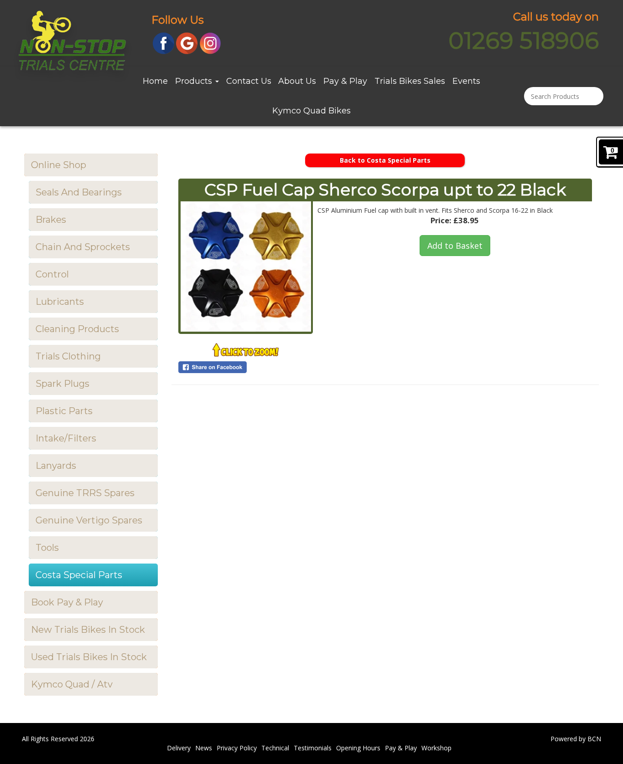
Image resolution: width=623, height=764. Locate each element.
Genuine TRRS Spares (85, 492)
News (203, 747)
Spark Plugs (62, 383)
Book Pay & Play (67, 602)
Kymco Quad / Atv (72, 684)
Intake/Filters (66, 438)
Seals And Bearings (79, 192)
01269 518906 (523, 41)
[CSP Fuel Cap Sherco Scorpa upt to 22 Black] (246, 266)
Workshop (436, 747)
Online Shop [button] (58, 164)
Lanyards (56, 465)
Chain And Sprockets (83, 246)
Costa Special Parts (79, 574)
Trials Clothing (68, 356)
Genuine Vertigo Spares (89, 520)
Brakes (51, 219)
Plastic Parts (64, 410)
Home (155, 81)
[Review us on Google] (186, 42)
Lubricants (60, 301)
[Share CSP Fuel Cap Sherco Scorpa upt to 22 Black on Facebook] (245, 367)
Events (466, 81)
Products (194, 81)
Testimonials (313, 747)
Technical (275, 747)
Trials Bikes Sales (409, 81)
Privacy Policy (237, 747)
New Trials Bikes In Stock (88, 629)
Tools (47, 547)
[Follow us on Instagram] (210, 42)
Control (52, 274)
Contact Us (248, 81)
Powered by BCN (575, 738)
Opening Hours (358, 747)
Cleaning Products (77, 328)
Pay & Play (345, 81)
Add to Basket (455, 245)
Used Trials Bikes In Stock (89, 656)
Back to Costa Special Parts (385, 160)
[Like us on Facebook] (163, 42)
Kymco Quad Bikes (311, 111)
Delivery (179, 747)
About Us (297, 81)
